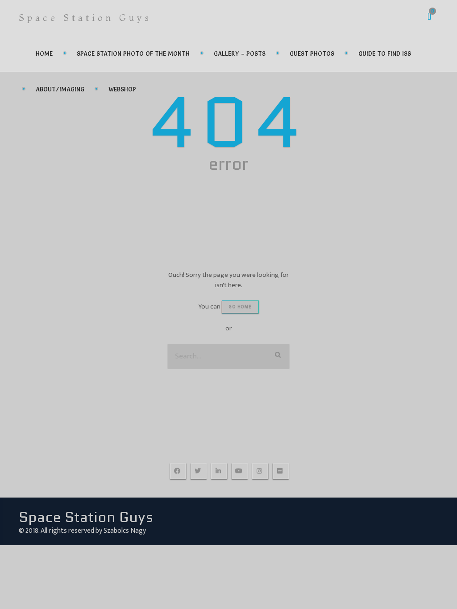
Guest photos (312, 53)
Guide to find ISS (384, 53)
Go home (240, 306)
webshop (122, 89)
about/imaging (60, 89)
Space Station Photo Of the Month (133, 53)
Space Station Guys (85, 17)
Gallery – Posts (240, 53)
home (44, 53)
